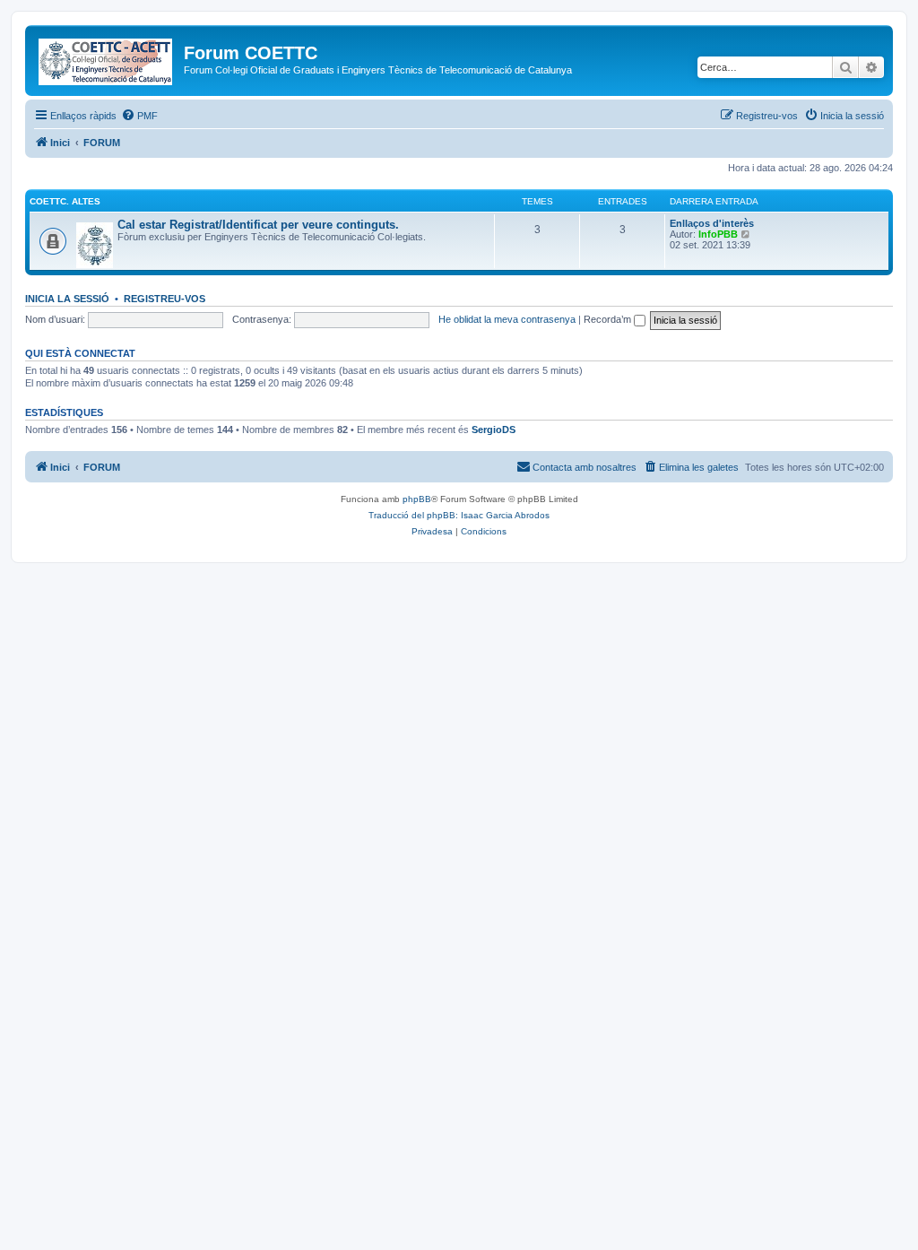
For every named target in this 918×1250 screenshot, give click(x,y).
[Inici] (107, 58)
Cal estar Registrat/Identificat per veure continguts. (258, 224)
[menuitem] (139, 115)
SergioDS (493, 429)
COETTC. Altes (65, 201)
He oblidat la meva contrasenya (507, 319)
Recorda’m (609, 319)
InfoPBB (718, 234)
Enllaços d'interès (712, 223)
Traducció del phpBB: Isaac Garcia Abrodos (459, 515)
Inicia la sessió (67, 298)
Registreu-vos (164, 298)
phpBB (417, 499)
